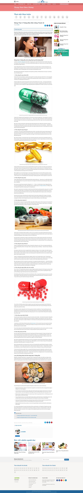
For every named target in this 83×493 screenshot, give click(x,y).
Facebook (47, 25)
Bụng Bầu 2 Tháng (63, 27)
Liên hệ (30, 487)
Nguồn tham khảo (18, 425)
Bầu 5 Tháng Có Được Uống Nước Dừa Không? (64, 31)
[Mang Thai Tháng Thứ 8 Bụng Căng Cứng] (20, 446)
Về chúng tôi (31, 484)
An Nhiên (18, 24)
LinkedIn (49, 25)
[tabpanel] (16, 17)
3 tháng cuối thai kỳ (43, 185)
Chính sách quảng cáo (32, 482)
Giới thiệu (30, 485)
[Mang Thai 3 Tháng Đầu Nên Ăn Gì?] (62, 445)
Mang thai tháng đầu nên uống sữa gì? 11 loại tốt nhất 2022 (27, 415)
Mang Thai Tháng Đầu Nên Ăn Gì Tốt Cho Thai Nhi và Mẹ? (26, 417)
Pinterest (51, 25)
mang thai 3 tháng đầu (21, 61)
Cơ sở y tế (16, 481)
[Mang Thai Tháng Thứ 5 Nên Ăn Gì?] (48, 446)
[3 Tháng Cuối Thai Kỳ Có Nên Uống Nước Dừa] (34, 446)
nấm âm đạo (33, 323)
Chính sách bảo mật (32, 481)
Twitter (45, 25)
